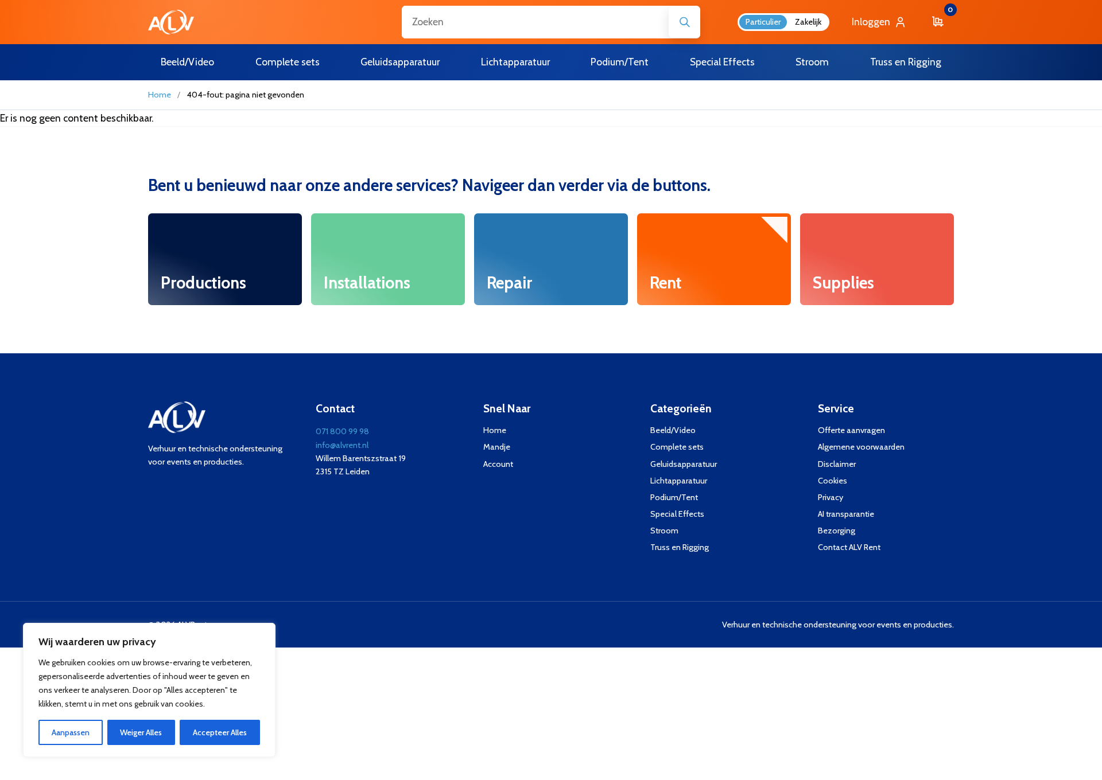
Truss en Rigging (679, 547)
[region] (149, 690)
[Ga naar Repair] (551, 259)
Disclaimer (837, 464)
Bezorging (836, 530)
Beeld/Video (673, 430)
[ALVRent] (171, 22)
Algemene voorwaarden (861, 447)
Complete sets (677, 447)
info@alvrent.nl (342, 445)
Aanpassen (71, 732)
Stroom (664, 530)
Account (498, 464)
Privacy (830, 497)
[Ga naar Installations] (388, 259)
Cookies (832, 480)
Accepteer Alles (220, 732)
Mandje (496, 447)
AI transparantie (846, 514)
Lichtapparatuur (678, 480)
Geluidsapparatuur (683, 464)
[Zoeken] (684, 22)
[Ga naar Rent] (714, 259)
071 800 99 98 (342, 431)
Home (159, 94)
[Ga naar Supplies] (877, 259)
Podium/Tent (674, 497)
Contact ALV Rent (849, 547)
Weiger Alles (141, 732)
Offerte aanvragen (851, 430)
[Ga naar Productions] (225, 259)
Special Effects (677, 514)
